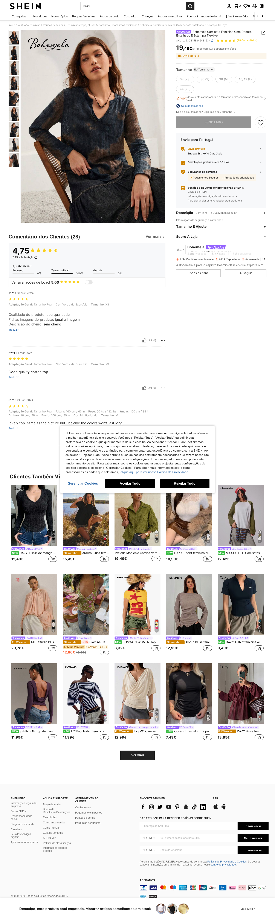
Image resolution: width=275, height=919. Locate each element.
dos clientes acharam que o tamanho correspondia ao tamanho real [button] (221, 98)
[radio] (185, 79)
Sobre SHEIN (18, 811)
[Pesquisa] (190, 6)
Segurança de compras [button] (202, 171)
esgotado (214, 122)
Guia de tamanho (53, 832)
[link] (237, 5)
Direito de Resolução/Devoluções (56, 811)
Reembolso (50, 817)
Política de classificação (57, 843)
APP (215, 798)
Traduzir (13, 329)
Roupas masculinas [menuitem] (169, 16)
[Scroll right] (262, 16)
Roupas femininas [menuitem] (83, 16)
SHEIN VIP (49, 838)
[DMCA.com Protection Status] (153, 896)
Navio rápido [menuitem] (59, 16)
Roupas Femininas (54, 25)
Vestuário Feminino (29, 25)
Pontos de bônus (85, 817)
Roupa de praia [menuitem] (109, 16)
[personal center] (228, 6)
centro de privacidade (223, 864)
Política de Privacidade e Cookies (227, 861)
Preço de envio (52, 804)
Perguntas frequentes (87, 822)
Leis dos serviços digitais (21, 836)
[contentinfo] (204, 887)
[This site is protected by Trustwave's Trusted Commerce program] (143, 896)
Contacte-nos (83, 807)
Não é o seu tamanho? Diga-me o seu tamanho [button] (204, 111)
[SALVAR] (260, 122)
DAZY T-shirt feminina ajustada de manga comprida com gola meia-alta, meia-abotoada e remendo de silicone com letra (241, 642)
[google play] (224, 808)
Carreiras (16, 829)
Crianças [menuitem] (147, 16)
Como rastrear (51, 827)
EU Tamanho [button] (201, 69)
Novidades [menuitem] (40, 16)
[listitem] (34, 526)
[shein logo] (25, 6)
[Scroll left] (257, 16)
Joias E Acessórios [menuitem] (237, 16)
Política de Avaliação (22, 257)
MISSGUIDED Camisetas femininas (241, 553)
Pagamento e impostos (88, 812)
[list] (174, 807)
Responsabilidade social (21, 818)
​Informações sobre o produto (55, 849)
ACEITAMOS (147, 880)
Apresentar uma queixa (24, 842)
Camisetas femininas (124, 25)
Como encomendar (54, 822)
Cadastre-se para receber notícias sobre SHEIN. (176, 818)
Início (12, 25)
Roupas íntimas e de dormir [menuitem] (204, 16)
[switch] (89, 282)
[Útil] (144, 340)
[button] (254, 6)
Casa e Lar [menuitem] (131, 16)
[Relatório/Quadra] (162, 340)
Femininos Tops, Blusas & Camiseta (88, 25)
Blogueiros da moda (22, 824)
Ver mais (137, 755)
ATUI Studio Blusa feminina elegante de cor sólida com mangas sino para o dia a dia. (34, 642)
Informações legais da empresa (24, 805)
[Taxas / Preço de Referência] (193, 48)
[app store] (216, 808)
